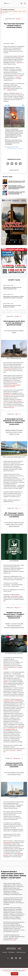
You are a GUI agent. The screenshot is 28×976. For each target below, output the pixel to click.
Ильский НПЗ (6, 394)
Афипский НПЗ (7, 842)
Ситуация (18, 18)
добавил (9, 89)
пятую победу (14, 596)
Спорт (16, 508)
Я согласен (14, 973)
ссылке (14, 939)
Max (4, 751)
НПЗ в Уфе (11, 407)
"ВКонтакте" (12, 750)
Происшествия (16, 758)
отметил (17, 77)
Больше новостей (14, 170)
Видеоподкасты (21, 952)
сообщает (8, 369)
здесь (11, 382)
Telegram (18, 750)
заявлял (5, 681)
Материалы (12, 952)
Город (16, 414)
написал (19, 62)
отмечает (17, 93)
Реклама (4, 952)
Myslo (14, 667)
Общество (16, 607)
